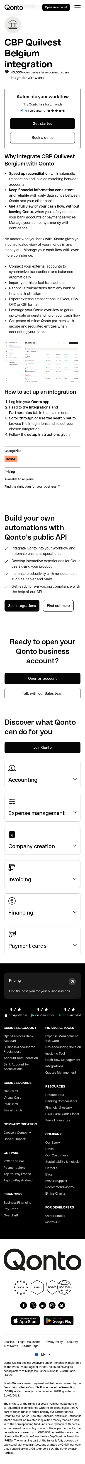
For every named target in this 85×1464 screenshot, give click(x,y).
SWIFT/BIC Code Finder (62, 1114)
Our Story (52, 1142)
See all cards (13, 1110)
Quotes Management (60, 1072)
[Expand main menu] (77, 7)
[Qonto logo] (14, 7)
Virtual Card (12, 1097)
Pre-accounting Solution (63, 1047)
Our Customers (56, 1155)
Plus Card (11, 1104)
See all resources (57, 1120)
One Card (11, 1091)
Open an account (56, 7)
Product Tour (55, 1095)
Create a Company (17, 1132)
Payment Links (14, 1167)
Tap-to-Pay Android (18, 1180)
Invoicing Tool (55, 1053)
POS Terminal (14, 1161)
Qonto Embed (55, 1216)
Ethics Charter (56, 1193)
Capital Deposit (15, 1139)
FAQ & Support (56, 1181)
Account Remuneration (21, 1058)
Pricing (15, 980)
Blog (48, 1174)
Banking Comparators (61, 1101)
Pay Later (11, 1209)
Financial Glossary (58, 1107)
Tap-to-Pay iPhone (17, 1174)
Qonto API (52, 1222)
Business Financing (17, 1202)
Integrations (54, 1066)
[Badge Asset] (23, 1305)
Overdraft (11, 1215)
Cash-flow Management (62, 1060)
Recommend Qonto (59, 1187)
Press (49, 1149)
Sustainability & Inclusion (63, 1161)
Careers (51, 1168)
